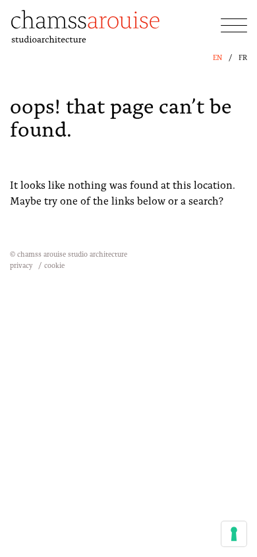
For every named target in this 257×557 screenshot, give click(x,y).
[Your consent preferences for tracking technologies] (233, 533)
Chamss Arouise (85, 28)
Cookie (54, 265)
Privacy (21, 265)
